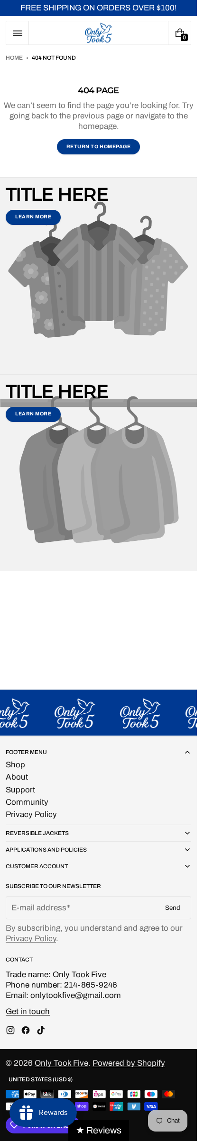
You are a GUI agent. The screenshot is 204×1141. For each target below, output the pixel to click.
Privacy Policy (31, 938)
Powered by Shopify (129, 1063)
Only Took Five (61, 1063)
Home (14, 57)
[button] (17, 33)
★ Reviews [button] (98, 1130)
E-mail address (38, 907)
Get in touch (28, 1011)
